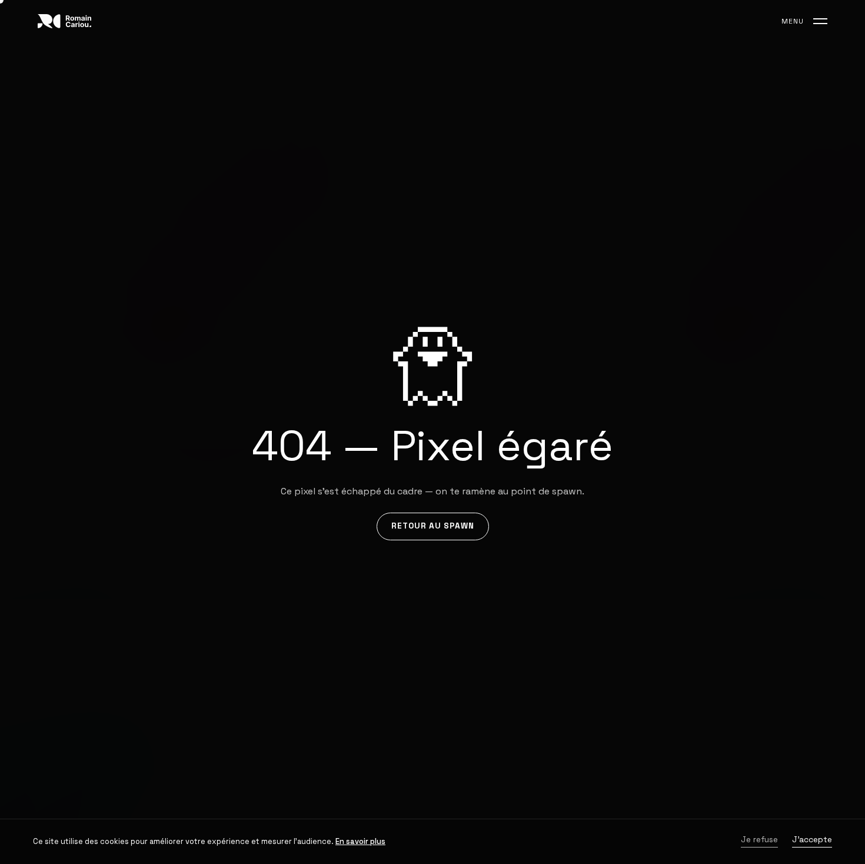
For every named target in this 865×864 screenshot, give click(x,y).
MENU (792, 21)
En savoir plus (360, 841)
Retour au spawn (432, 526)
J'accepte (812, 840)
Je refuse (759, 840)
